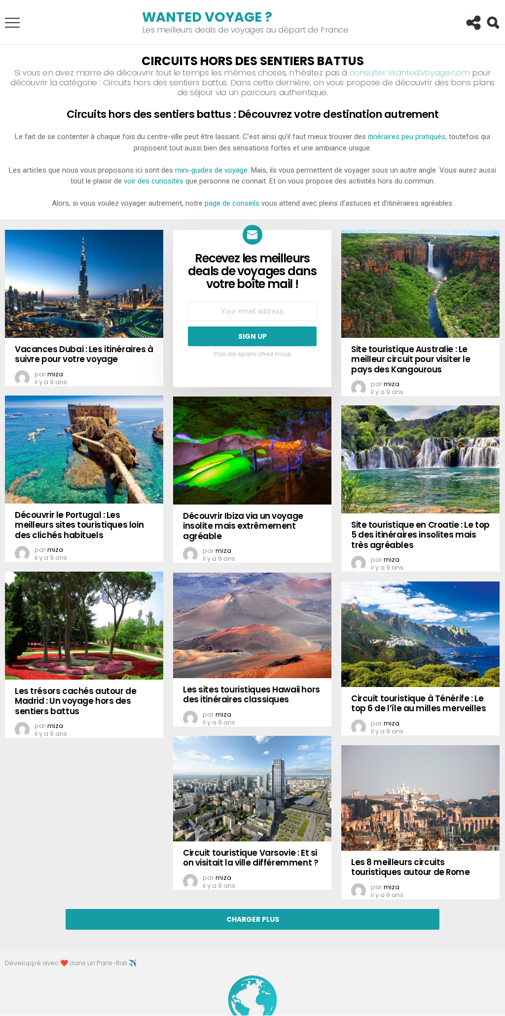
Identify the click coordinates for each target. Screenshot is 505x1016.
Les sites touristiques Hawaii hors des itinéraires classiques (251, 694)
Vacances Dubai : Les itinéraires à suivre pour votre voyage (84, 354)
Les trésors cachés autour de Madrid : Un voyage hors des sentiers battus (75, 701)
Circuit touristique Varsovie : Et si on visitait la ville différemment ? (250, 858)
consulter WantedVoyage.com (410, 72)
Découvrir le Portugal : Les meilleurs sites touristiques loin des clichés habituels (79, 525)
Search (492, 23)
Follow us (473, 23)
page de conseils (232, 203)
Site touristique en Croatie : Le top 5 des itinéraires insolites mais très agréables (420, 535)
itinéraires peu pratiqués (406, 136)
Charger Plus (252, 919)
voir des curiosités (153, 181)
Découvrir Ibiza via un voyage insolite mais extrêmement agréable (243, 526)
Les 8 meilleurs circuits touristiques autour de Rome (410, 867)
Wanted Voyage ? (207, 17)
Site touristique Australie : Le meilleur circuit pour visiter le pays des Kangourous (410, 359)
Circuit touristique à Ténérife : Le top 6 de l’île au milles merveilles (418, 703)
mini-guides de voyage (211, 170)
